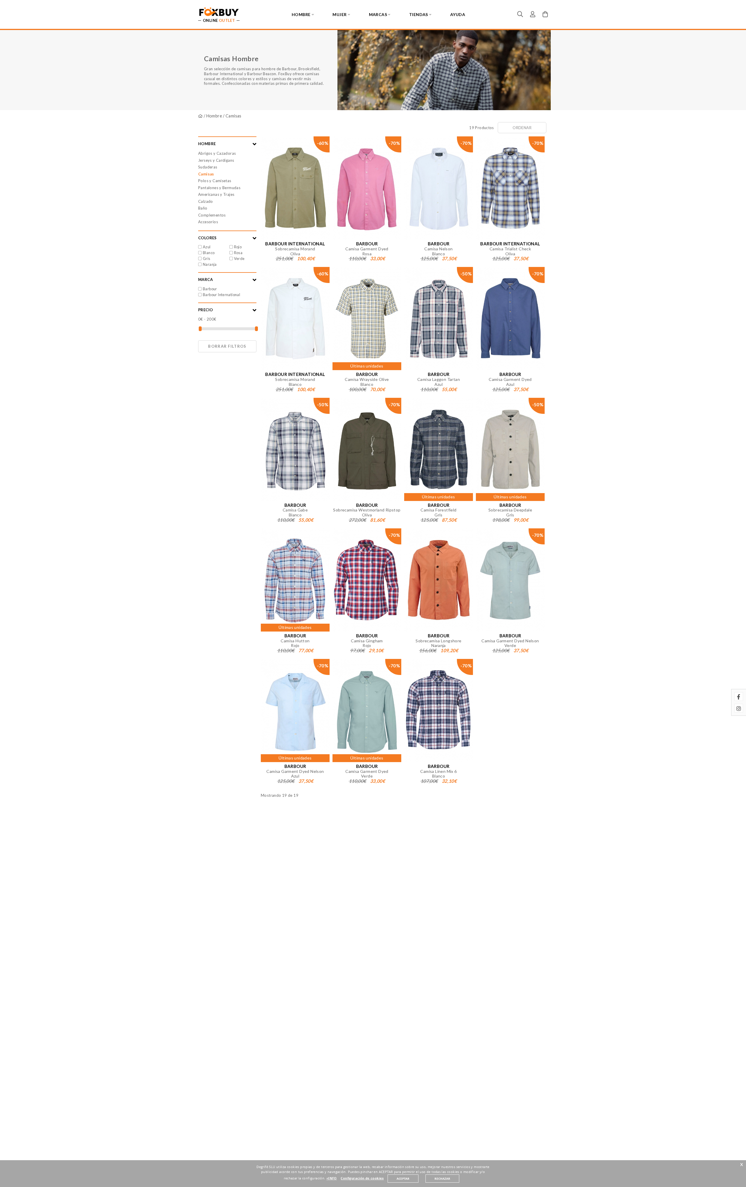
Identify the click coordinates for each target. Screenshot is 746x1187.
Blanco (208, 252)
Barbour (210, 288)
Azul (207, 247)
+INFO (331, 1178)
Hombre (214, 115)
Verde (239, 258)
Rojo (238, 247)
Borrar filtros (227, 346)
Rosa (238, 252)
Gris (206, 258)
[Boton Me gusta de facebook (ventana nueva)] (738, 696)
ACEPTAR (403, 1179)
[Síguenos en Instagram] (738, 708)
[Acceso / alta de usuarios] (532, 13)
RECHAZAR (442, 1179)
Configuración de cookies (362, 1178)
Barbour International (221, 294)
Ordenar (522, 127)
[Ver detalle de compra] (545, 13)
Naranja (210, 264)
